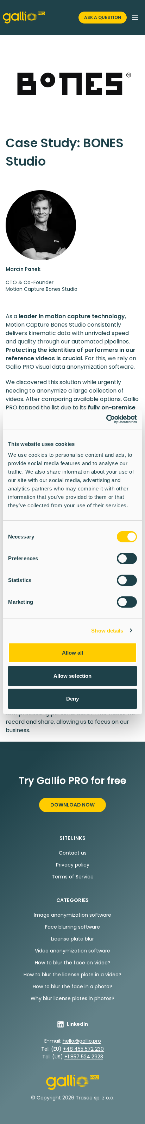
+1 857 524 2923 (83, 1056)
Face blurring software (72, 926)
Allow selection (72, 676)
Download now (72, 804)
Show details (107, 631)
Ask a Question (102, 17)
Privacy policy (72, 864)
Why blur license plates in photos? (72, 998)
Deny (72, 699)
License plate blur (72, 938)
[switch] (127, 558)
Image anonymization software (72, 914)
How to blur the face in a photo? (72, 986)
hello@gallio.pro (82, 1040)
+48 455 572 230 (83, 1048)
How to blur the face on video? (73, 962)
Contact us (73, 852)
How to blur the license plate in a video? (72, 974)
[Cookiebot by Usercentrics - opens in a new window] (106, 419)
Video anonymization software (72, 950)
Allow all (72, 653)
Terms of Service (73, 876)
